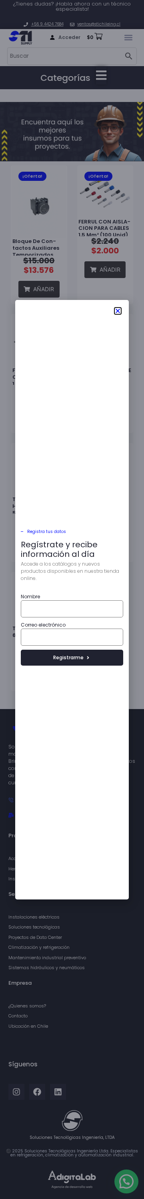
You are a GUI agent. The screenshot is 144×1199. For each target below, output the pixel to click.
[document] (72, 599)
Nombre (30, 596)
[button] (118, 311)
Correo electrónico (43, 624)
